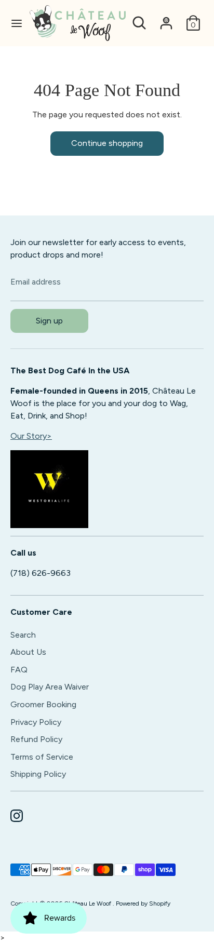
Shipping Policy (38, 774)
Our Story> (31, 436)
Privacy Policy (35, 722)
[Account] (166, 18)
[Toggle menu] (15, 23)
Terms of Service (41, 757)
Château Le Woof (88, 903)
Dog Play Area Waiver (49, 687)
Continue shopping (107, 143)
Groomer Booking (43, 704)
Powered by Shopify (143, 903)
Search (23, 635)
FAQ (19, 670)
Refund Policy (36, 739)
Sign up (49, 321)
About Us (28, 652)
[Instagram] (16, 816)
